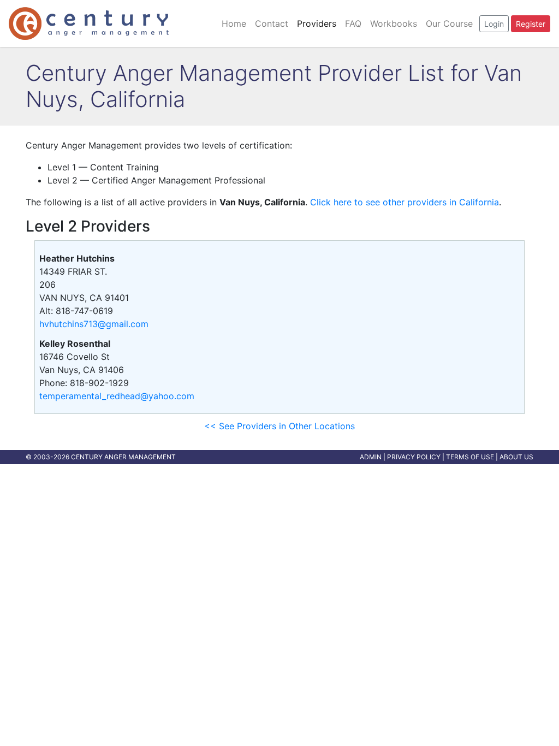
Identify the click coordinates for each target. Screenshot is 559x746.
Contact (271, 23)
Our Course (449, 23)
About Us (516, 457)
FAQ (353, 23)
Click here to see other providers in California (404, 202)
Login (494, 23)
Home (234, 23)
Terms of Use (470, 457)
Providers (316, 23)
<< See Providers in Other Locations (279, 426)
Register (530, 23)
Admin (371, 457)
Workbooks (393, 23)
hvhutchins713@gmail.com (93, 323)
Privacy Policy (414, 457)
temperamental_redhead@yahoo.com (116, 395)
